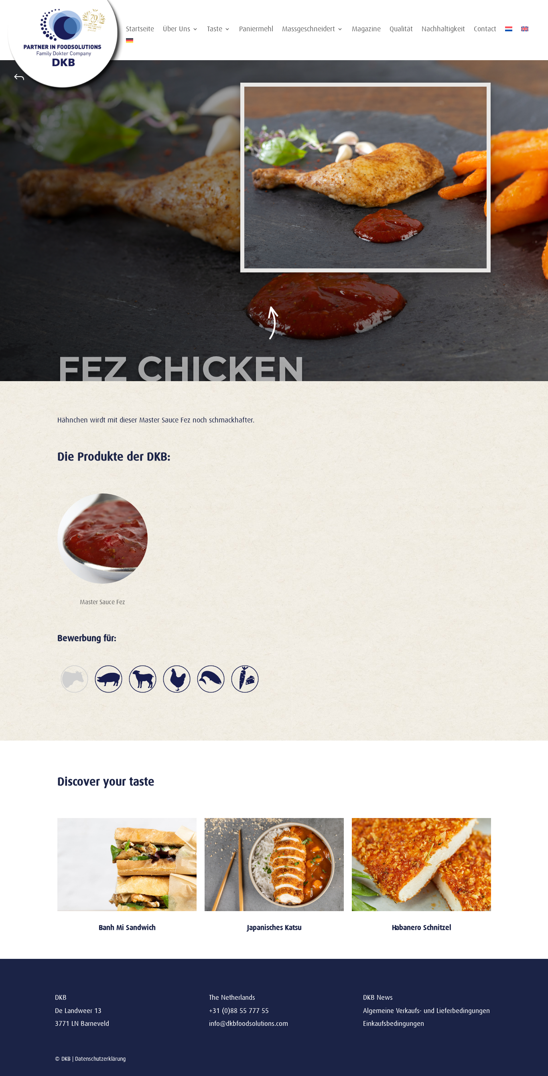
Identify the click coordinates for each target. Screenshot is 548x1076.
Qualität (401, 29)
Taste (214, 29)
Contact (485, 29)
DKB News (378, 997)
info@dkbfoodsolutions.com (248, 1023)
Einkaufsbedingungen (393, 1023)
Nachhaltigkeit (443, 29)
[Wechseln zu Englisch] (524, 30)
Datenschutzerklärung (100, 1059)
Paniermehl (256, 29)
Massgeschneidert (308, 29)
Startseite (140, 29)
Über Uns (176, 29)
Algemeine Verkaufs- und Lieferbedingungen (426, 1011)
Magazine (366, 29)
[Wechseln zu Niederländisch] (508, 30)
